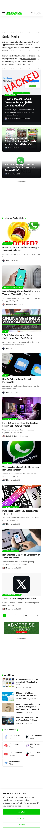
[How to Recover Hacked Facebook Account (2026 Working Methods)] (21, 82)
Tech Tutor (10, 95)
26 (26, 615)
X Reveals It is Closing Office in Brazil (19, 598)
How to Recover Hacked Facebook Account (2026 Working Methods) (18, 102)
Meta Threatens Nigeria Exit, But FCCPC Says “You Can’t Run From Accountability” (20, 167)
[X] (33, 737)
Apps (5, 331)
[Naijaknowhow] (14, 13)
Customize (21, 818)
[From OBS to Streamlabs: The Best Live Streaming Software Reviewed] (21, 408)
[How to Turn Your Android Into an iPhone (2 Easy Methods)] (8, 720)
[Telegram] (12, 763)
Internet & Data (21, 699)
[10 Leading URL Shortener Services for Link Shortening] (8, 696)
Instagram (13, 61)
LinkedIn (5, 61)
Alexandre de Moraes (12, 595)
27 (31, 615)
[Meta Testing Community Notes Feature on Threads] (21, 496)
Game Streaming (10, 419)
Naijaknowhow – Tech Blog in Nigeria (16, 64)
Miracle (7, 568)
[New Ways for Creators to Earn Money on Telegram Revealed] (21, 540)
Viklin (9, 148)
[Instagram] (33, 745)
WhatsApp (8, 243)
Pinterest (24, 61)
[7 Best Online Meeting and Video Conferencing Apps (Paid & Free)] (21, 320)
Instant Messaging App (13, 287)
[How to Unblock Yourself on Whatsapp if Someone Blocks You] (21, 233)
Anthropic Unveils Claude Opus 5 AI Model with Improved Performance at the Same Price (28, 706)
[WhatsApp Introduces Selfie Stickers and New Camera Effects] (21, 452)
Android (18, 688)
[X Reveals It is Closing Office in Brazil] (21, 584)
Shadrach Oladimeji (14, 118)
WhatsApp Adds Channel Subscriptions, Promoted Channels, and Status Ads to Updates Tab (20, 141)
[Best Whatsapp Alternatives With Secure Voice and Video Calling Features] (21, 276)
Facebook (26, 59)
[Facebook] (12, 737)
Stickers (7, 463)
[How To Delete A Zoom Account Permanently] (21, 364)
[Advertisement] (21, 24)
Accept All (21, 812)
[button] (4, 13)
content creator (11, 551)
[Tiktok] (33, 754)
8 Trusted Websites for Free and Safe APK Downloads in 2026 (27, 682)
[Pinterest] (12, 745)
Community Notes (11, 507)
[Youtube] (12, 754)
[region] (21, 809)
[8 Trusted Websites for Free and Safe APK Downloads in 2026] (8, 682)
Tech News (19, 712)
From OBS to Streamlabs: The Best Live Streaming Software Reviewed (20, 424)
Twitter (32, 59)
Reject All (21, 825)
